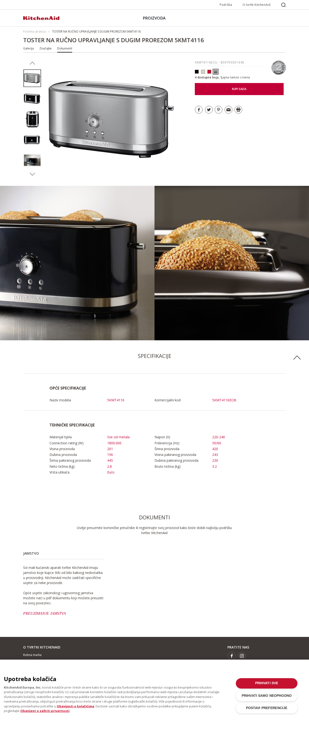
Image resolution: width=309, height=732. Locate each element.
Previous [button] (32, 63)
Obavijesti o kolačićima (75, 706)
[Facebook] (231, 656)
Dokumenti (64, 48)
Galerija (28, 48)
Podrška (226, 5)
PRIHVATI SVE (266, 683)
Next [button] (32, 174)
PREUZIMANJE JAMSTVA (44, 613)
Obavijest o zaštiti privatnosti (45, 711)
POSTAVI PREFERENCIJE (267, 708)
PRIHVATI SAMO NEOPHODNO (267, 695)
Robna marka (32, 655)
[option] (32, 78)
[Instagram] (242, 656)
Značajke (45, 48)
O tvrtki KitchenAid (256, 5)
